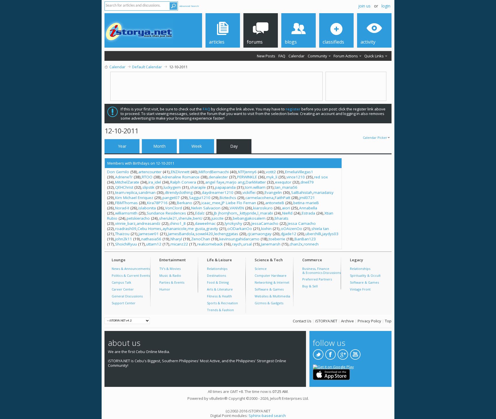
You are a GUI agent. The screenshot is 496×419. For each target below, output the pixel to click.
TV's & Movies (170, 268)
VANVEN (237, 208)
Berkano (184, 202)
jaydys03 (330, 233)
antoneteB (274, 202)
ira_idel (154, 182)
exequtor (283, 182)
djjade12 (288, 233)
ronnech (311, 244)
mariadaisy (323, 192)
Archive (347, 320)
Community (317, 56)
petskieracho (138, 218)
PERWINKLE (247, 177)
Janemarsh (270, 244)
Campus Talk (121, 282)
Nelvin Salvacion (205, 208)
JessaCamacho (264, 223)
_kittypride (247, 213)
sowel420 (204, 233)
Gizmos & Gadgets (269, 303)
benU (197, 218)
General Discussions (127, 296)
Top (388, 320)
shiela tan (320, 228)
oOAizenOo (291, 228)
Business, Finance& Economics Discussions (321, 270)
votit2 (271, 171)
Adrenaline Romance (180, 177)
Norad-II (122, 208)
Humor (164, 289)
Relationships (217, 268)
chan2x (296, 244)
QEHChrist (124, 187)
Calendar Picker (375, 137)
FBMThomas (126, 202)
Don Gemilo (118, 171)
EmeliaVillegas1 (299, 171)
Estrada (308, 213)
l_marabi (265, 213)
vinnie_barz (125, 223)
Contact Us (302, 320)
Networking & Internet (272, 282)
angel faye (214, 182)
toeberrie (277, 238)
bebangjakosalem (249, 218)
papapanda (225, 187)
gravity (212, 228)
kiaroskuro (263, 208)
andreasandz (148, 223)
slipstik (148, 187)
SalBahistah (301, 192)
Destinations (216, 275)
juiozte (218, 218)
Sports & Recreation (222, 303)
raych (237, 244)
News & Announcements (131, 268)
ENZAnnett (180, 171)
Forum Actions (346, 56)
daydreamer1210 (217, 192)
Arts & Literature (220, 289)
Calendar (296, 56)
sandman (147, 192)
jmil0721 (307, 197)
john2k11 (123, 238)
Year (122, 146)
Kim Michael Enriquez (134, 197)
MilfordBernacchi (214, 171)
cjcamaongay (259, 233)
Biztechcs (228, 197)
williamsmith (126, 213)
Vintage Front (360, 289)
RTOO (147, 177)
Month (159, 146)
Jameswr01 (149, 233)
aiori (286, 208)
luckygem (172, 187)
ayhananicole (174, 228)
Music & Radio (170, 275)
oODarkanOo (239, 228)
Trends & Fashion (220, 310)
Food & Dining (218, 282)
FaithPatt (282, 197)
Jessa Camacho (302, 223)
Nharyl (176, 238)
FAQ (281, 56)
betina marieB (306, 202)
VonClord (173, 208)
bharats (281, 218)
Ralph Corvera (183, 182)
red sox (321, 177)
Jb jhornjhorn (225, 213)
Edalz (200, 213)
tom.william (255, 187)
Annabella (308, 208)
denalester (218, 177)
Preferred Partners (317, 279)
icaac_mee (211, 202)
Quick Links (374, 56)
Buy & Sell (310, 286)
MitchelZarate (127, 182)
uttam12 (153, 244)
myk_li (271, 177)
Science (261, 268)
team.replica (126, 192)
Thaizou (122, 233)
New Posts (266, 56)
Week (196, 146)
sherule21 (168, 218)
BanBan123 (305, 238)
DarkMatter (256, 182)
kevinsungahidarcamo (239, 238)
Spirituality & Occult (365, 275)
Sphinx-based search (267, 415)
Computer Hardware (270, 275)
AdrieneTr (124, 177)
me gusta (196, 228)
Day (234, 146)
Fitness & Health (219, 296)
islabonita (147, 208)
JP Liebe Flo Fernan (239, 202)
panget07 (171, 197)
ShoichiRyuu (126, 244)
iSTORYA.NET (326, 320)
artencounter (150, 171)
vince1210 (295, 177)
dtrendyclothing (179, 192)
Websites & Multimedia (272, 296)
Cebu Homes (149, 228)
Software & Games (269, 289)
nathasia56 (151, 238)
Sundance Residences (166, 213)
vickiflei (249, 192)
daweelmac (205, 223)
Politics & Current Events (131, 275)
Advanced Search (189, 5)
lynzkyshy (233, 223)
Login (385, 6)
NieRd (287, 213)
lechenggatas (226, 233)
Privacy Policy (369, 320)
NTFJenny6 (247, 171)
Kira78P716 (157, 202)
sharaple (198, 187)
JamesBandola (181, 233)
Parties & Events (171, 282)
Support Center (123, 303)
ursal (247, 244)
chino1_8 (178, 223)
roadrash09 (125, 228)
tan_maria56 (286, 187)
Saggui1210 (199, 197)
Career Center (123, 289)
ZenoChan (200, 238)
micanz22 (179, 244)
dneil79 (307, 182)
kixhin (266, 228)
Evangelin (273, 192)
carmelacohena (259, 197)
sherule (185, 218)
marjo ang (235, 182)
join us (364, 6)
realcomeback (210, 244)
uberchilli (313, 233)
